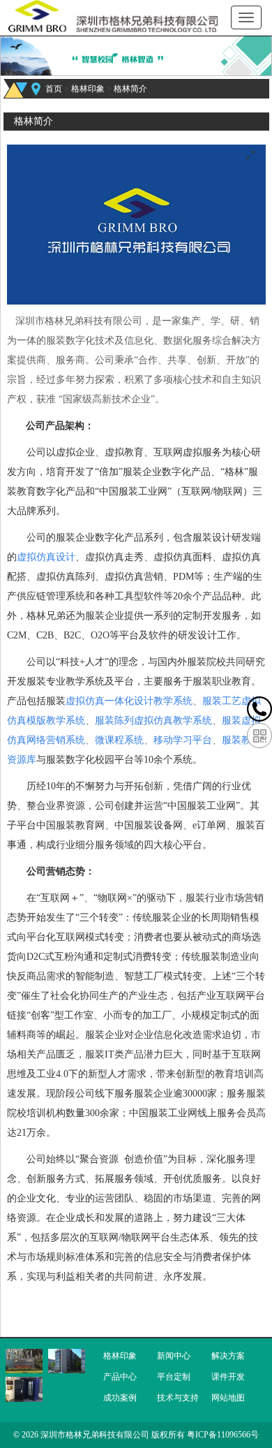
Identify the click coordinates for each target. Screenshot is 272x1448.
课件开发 (228, 1377)
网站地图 (228, 1398)
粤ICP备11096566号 (223, 1435)
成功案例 (120, 1398)
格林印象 (88, 89)
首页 (53, 89)
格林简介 (130, 89)
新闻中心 (173, 1356)
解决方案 (228, 1356)
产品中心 (120, 1377)
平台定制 (173, 1377)
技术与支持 (178, 1398)
